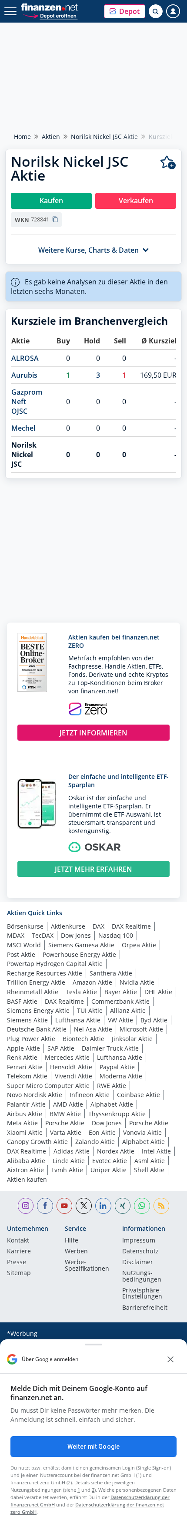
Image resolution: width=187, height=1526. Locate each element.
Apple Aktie (23, 1048)
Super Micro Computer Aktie (48, 1085)
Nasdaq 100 (115, 935)
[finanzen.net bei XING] (123, 1206)
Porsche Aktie (64, 1123)
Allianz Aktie (128, 1010)
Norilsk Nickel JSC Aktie (104, 136)
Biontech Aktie (83, 1039)
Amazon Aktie (92, 982)
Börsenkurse (25, 926)
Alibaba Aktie (26, 1161)
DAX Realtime (131, 926)
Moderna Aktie (121, 1076)
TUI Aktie (90, 1010)
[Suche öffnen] (156, 11)
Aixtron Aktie (25, 1170)
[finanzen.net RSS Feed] (162, 1206)
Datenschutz (140, 1251)
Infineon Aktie (90, 1095)
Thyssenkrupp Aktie (117, 1114)
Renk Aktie (22, 1057)
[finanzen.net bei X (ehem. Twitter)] (84, 1206)
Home (22, 136)
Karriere (19, 1251)
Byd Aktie (153, 1020)
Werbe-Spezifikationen (87, 1265)
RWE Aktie (111, 1085)
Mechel (23, 428)
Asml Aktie (149, 1161)
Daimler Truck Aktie (110, 1048)
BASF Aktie (22, 1001)
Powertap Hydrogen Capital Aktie (55, 963)
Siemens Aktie (27, 1020)
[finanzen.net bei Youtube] (65, 1206)
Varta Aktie (65, 1132)
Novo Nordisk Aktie (34, 1095)
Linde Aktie (69, 1161)
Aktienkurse (68, 926)
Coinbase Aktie (138, 1095)
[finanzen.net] (49, 7)
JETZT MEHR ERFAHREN (93, 869)
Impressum (138, 1240)
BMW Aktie (65, 1114)
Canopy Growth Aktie (37, 1141)
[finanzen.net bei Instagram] (26, 1206)
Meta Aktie (22, 1123)
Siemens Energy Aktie (38, 1010)
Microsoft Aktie (141, 1029)
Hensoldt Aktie (71, 1067)
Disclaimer (137, 1262)
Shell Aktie (149, 1170)
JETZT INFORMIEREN (93, 733)
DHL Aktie (158, 992)
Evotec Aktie (109, 1161)
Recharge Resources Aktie (44, 973)
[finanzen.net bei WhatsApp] (142, 1206)
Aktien (51, 136)
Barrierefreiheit (144, 1308)
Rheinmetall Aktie (32, 992)
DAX (98, 926)
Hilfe (71, 1240)
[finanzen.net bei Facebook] (45, 1206)
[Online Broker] (50, 15)
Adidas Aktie (71, 1151)
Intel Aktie (156, 1151)
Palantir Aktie (26, 1104)
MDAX (15, 935)
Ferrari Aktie (25, 1067)
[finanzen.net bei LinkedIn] (103, 1206)
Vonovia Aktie (142, 1132)
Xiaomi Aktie (25, 1132)
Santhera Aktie (111, 973)
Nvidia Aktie (137, 982)
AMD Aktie (68, 1104)
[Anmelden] (173, 11)
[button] (124, 11)
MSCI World (24, 945)
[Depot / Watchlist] (168, 163)
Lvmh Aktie (67, 1170)
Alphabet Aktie (111, 1104)
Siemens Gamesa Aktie (81, 945)
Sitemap (19, 1273)
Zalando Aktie (95, 1141)
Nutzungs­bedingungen (141, 1276)
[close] (170, 1359)
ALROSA (25, 358)
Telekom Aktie (27, 1076)
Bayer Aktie (120, 992)
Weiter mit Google (93, 1446)
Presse (16, 1262)
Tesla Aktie (81, 992)
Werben (76, 1251)
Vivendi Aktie (73, 1076)
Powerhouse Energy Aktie (79, 954)
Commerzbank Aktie (120, 1001)
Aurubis (24, 375)
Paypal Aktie (117, 1067)
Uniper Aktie (108, 1170)
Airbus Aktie (24, 1114)
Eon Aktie (102, 1132)
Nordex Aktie (115, 1151)
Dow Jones (76, 935)
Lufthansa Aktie (77, 1020)
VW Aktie (120, 1020)
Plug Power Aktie (31, 1039)
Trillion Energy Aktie (36, 982)
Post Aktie (21, 954)
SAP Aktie (60, 1048)
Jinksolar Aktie (132, 1039)
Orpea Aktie (139, 945)
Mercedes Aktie (67, 1057)
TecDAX (42, 935)
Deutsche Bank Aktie (37, 1029)
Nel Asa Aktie (93, 1029)
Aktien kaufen (27, 1179)
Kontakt (18, 1240)
